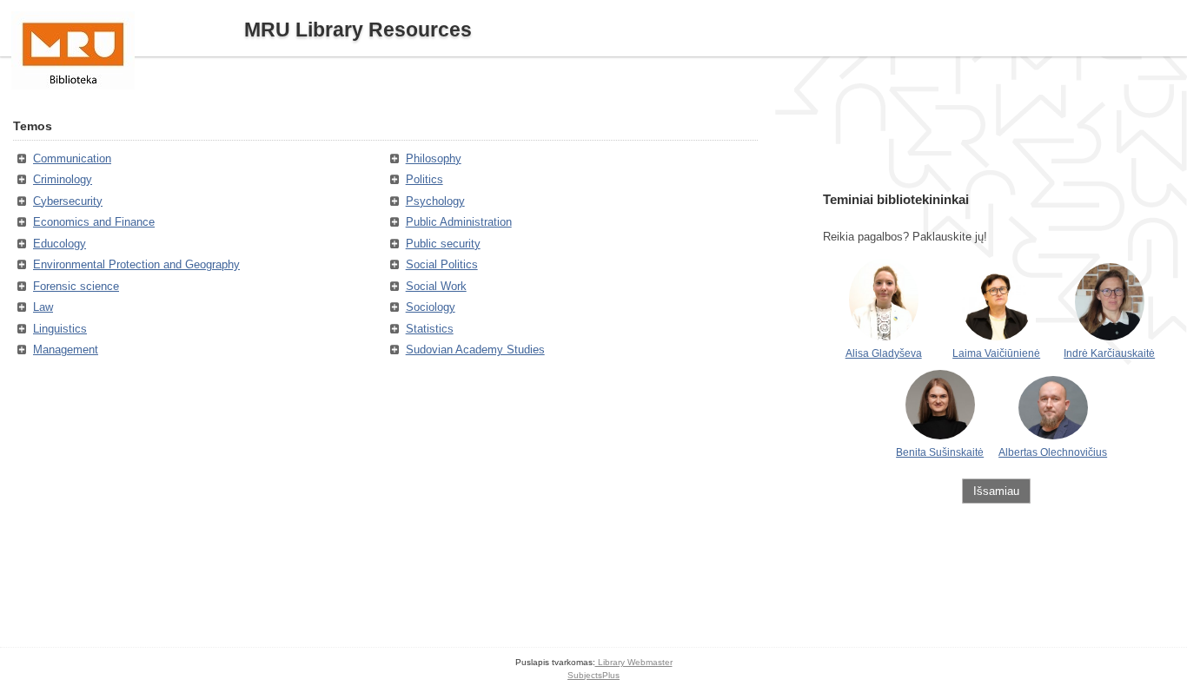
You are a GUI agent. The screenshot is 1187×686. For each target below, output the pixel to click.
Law (43, 306)
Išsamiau (996, 491)
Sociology (430, 306)
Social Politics (442, 264)
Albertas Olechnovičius (1052, 452)
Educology (59, 243)
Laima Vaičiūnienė (996, 353)
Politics (424, 179)
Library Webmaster (634, 662)
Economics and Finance (94, 221)
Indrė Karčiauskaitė (1109, 353)
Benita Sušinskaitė (940, 452)
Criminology (62, 179)
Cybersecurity (68, 201)
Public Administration (459, 221)
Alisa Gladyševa (883, 353)
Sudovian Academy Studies (475, 349)
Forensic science (76, 286)
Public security (443, 243)
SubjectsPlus (593, 675)
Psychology (435, 201)
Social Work (436, 286)
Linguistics (60, 328)
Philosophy (433, 158)
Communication (72, 158)
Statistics (430, 328)
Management (65, 349)
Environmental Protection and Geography (136, 264)
